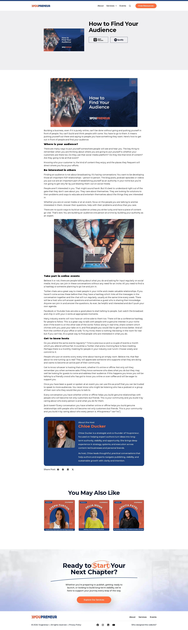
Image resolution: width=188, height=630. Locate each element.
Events (122, 6)
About (101, 6)
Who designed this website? (144, 625)
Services (110, 6)
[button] (58, 469)
